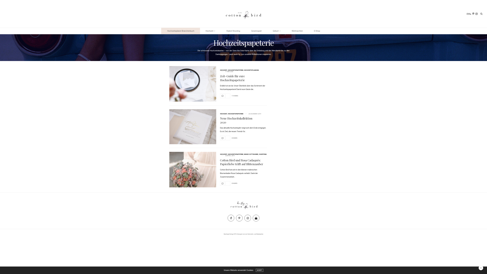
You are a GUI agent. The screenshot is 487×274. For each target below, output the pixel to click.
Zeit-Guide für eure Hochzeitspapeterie (232, 78)
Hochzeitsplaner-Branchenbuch (180, 31)
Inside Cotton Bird (251, 154)
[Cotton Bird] (243, 14)
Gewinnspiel (256, 31)
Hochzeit (209, 31)
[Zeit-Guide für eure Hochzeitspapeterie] (192, 84)
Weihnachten (297, 31)
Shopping (263, 154)
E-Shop (317, 31)
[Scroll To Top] (481, 268)
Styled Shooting (233, 31)
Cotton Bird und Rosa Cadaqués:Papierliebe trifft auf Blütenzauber (241, 162)
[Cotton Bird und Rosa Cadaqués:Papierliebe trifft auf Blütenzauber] (192, 169)
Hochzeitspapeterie (235, 70)
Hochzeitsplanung (251, 70)
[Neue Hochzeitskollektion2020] (192, 126)
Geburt (276, 31)
